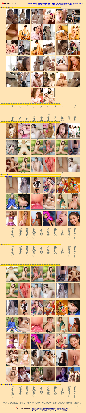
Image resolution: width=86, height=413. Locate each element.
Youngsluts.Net (78, 406)
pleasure (55, 113)
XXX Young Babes (24, 139)
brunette (20, 108)
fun (27, 116)
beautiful (12, 114)
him (41, 105)
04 (30, 262)
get (27, 117)
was (74, 234)
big (12, 119)
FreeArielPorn (24, 349)
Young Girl (74, 349)
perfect (55, 107)
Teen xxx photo (61, 282)
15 (68, 262)
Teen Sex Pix (74, 210)
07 (40, 262)
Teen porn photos (24, 282)
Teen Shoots (61, 139)
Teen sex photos (24, 193)
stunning (62, 120)
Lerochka (12, 349)
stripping (62, 118)
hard (34, 114)
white (75, 117)
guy (34, 234)
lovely (48, 105)
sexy (62, 108)
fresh (27, 233)
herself (34, 120)
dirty (27, 105)
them (69, 116)
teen (69, 233)
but (20, 109)
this (69, 120)
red (55, 119)
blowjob (20, 105)
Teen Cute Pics (53, 403)
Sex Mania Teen (12, 139)
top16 (13, 406)
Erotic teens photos (49, 193)
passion (55, 106)
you (74, 120)
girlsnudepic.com (62, 366)
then (69, 117)
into (41, 113)
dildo (20, 120)
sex (62, 107)
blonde (12, 120)
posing (55, 115)
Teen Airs (61, 172)
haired (34, 113)
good (34, 108)
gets (27, 118)
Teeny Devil (62, 193)
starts (62, 117)
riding (62, 105)
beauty (12, 115)
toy (74, 108)
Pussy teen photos (49, 172)
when (75, 115)
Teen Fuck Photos (53, 402)
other (48, 120)
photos (55, 108)
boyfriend (20, 107)
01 (19, 262)
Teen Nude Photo (62, 403)
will (74, 118)
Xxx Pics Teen (69, 402)
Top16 (74, 332)
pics (55, 109)
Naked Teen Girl (49, 366)
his (41, 106)
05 (33, 262)
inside (41, 234)
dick (20, 119)
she (62, 109)
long (41, 119)
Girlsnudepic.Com (70, 406)
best (12, 118)
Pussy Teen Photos (6, 404)
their (69, 115)
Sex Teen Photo (6, 403)
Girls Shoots (12, 282)
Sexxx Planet (5, 402)
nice (48, 115)
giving (34, 107)
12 (58, 262)
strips (62, 119)
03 (26, 262)
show (62, 233)
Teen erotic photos (74, 139)
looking (41, 120)
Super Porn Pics (62, 402)
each (27, 106)
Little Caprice (24, 210)
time (75, 106)
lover (48, 106)
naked (48, 113)
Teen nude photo (24, 172)
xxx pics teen (36, 282)
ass (12, 233)
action (13, 105)
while (75, 116)
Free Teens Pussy (23, 403)
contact (57, 411)
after (12, 106)
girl (27, 120)
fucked (27, 114)
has (34, 116)
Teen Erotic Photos (15, 403)
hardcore (34, 115)
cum (20, 116)
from (27, 234)
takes (69, 108)
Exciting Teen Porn (74, 193)
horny (41, 107)
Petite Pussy (37, 210)
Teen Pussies (49, 139)
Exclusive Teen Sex (36, 193)
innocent (41, 233)
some (62, 116)
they (69, 119)
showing (62, 234)
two (74, 109)
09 (47, 262)
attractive (12, 234)
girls (34, 105)
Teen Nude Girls (37, 366)
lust (48, 107)
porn (55, 114)
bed (12, 116)
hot (41, 108)
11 (54, 262)
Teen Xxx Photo (46, 403)
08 (44, 262)
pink (55, 233)
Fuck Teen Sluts (62, 349)
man (48, 233)
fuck (27, 113)
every (27, 108)
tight (75, 105)
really (55, 118)
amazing (12, 108)
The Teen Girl (49, 349)
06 (37, 262)
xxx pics (11, 172)
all (12, 107)
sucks (69, 106)
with (75, 119)
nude (48, 117)
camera (20, 233)
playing (55, 234)
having (34, 118)
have (34, 117)
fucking (27, 115)
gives (34, 106)
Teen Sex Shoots (62, 210)
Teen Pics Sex (38, 403)
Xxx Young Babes (30, 402)
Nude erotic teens (37, 172)
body (20, 106)
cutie (20, 118)
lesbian (41, 117)
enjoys (27, 107)
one (48, 119)
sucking (69, 105)
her (34, 119)
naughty (48, 114)
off (48, 118)
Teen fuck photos (49, 282)
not (48, 116)
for (27, 109)
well (74, 113)
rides (55, 120)
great (34, 233)
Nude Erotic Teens (62, 404)
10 (51, 262)
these (69, 118)
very (75, 233)
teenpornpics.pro (24, 366)
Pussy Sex (37, 349)
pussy (55, 117)
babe (13, 113)
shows (62, 113)
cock (20, 115)
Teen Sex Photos (70, 403)
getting (27, 119)
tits (74, 107)
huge (41, 109)
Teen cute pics (74, 172)
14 (65, 262)
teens (69, 234)
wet (74, 114)
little (41, 118)
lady (41, 115)
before (13, 117)
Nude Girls (49, 210)
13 (61, 262)
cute (20, 117)
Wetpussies (53, 406)
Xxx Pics (77, 402)
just (41, 114)
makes (48, 109)
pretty (55, 116)
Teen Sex (74, 366)
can (20, 234)
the (69, 114)
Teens (12, 366)
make (48, 108)
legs (41, 116)
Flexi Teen (12, 210)
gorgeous (34, 109)
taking (69, 109)
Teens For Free (30, 403)
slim (62, 115)
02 (23, 262)
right (62, 106)
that (69, 113)
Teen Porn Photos (31, 404)
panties (55, 105)
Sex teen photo (36, 139)
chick (20, 113)
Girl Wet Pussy (61, 406)
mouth (48, 234)
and (12, 109)
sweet (69, 107)
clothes (20, 114)
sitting (62, 114)
